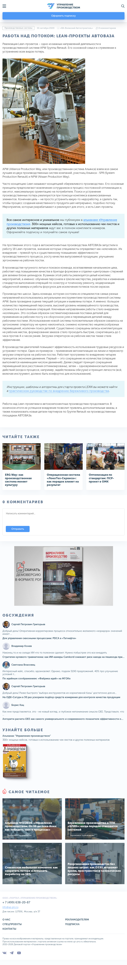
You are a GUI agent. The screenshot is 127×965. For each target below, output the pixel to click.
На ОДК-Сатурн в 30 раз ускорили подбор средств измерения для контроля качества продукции (61, 697)
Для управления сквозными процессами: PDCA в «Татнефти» (39, 638)
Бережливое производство (20, 835)
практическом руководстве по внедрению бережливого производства (59, 391)
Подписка (72, 924)
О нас (6, 919)
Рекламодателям (77, 919)
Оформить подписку (63, 15)
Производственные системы (18, 28)
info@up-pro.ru (10, 907)
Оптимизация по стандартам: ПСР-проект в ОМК (101, 478)
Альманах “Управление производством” (26, 735)
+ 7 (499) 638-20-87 (16, 902)
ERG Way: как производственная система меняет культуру (18, 479)
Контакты (9, 928)
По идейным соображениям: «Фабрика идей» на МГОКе (36, 678)
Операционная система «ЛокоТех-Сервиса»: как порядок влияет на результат (63, 479)
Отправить (17, 528)
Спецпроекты (12, 924)
